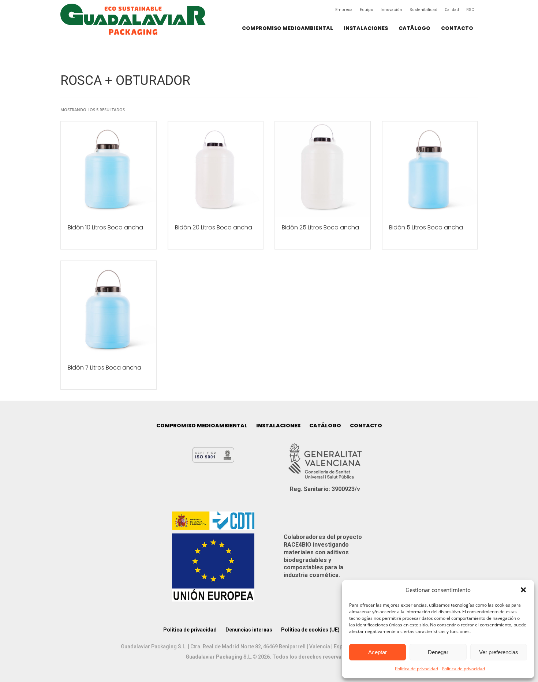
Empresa (343, 9)
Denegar (438, 652)
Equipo (366, 9)
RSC (470, 9)
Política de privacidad (416, 669)
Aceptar (377, 652)
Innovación (391, 9)
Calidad (452, 9)
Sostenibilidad (423, 9)
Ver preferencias (498, 652)
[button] (523, 589)
